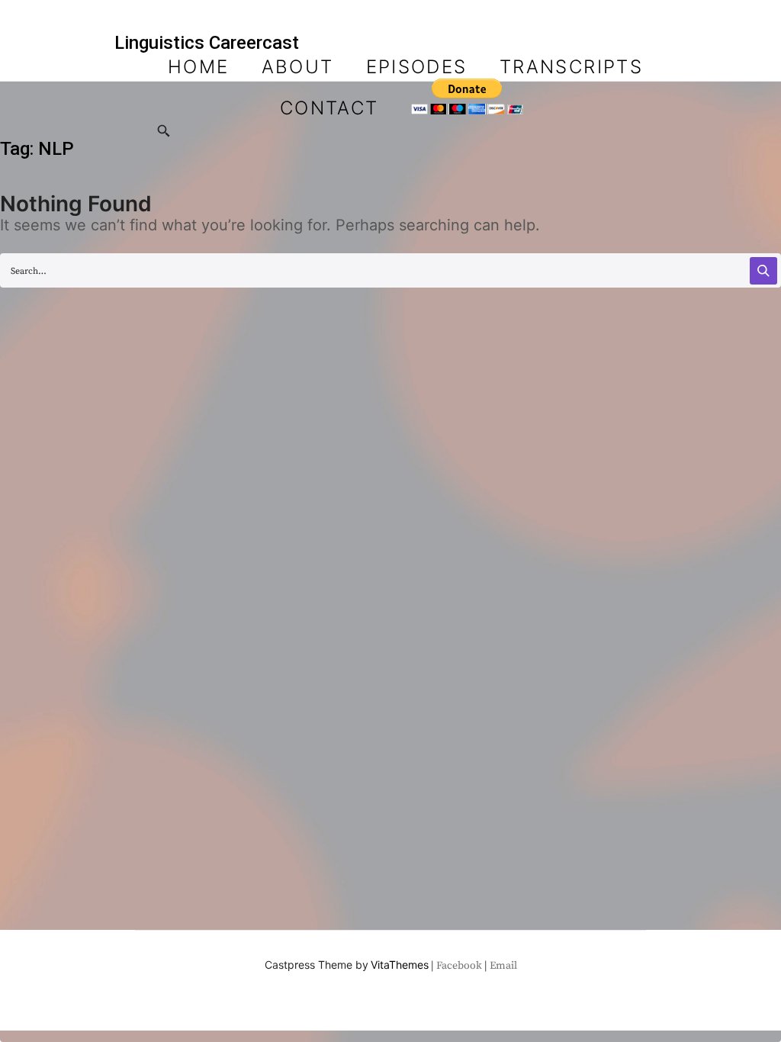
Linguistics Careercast (206, 42)
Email (503, 966)
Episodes (417, 67)
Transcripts (571, 67)
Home (199, 67)
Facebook (459, 966)
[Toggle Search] (164, 132)
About (298, 67)
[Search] (763, 271)
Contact (329, 108)
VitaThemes (400, 964)
